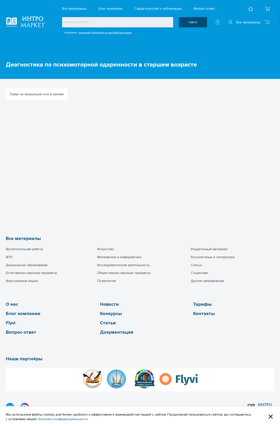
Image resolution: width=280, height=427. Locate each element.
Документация (116, 332)
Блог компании (110, 8)
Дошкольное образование (27, 265)
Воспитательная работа (24, 249)
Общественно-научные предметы (124, 273)
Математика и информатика (119, 257)
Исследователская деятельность (123, 265)
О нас (12, 304)
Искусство (105, 249)
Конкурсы (111, 313)
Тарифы (202, 304)
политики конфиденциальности (62, 419)
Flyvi (10, 323)
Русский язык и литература (212, 257)
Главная (11, 55)
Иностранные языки (22, 281)
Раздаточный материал (209, 249)
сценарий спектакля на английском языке (105, 32)
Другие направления (207, 281)
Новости (109, 304)
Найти (193, 22)
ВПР (9, 257)
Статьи (196, 265)
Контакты (204, 313)
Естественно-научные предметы (31, 273)
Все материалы (74, 8)
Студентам (199, 273)
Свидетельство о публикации (158, 8)
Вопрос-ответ (204, 8)
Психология (106, 281)
